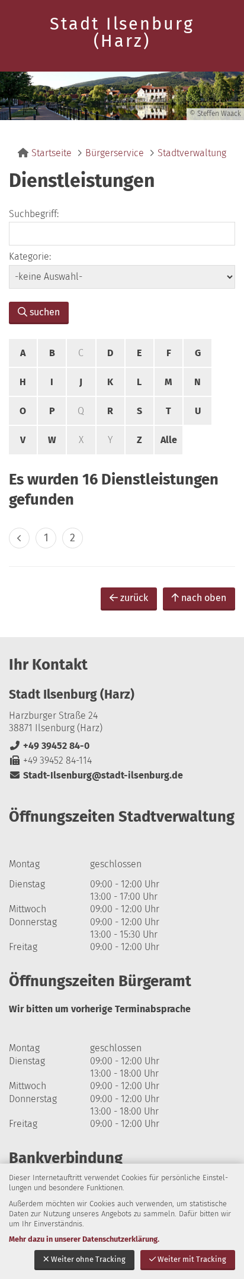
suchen (45, 312)
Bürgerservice (114, 153)
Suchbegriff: (34, 213)
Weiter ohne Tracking (88, 1259)
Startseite (51, 153)
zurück (134, 597)
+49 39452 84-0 (49, 745)
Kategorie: (30, 256)
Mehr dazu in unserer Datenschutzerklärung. (84, 1239)
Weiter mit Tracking (192, 1259)
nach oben (203, 597)
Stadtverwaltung (192, 153)
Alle (168, 439)
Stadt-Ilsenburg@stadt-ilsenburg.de (96, 775)
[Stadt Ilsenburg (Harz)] (122, 734)
